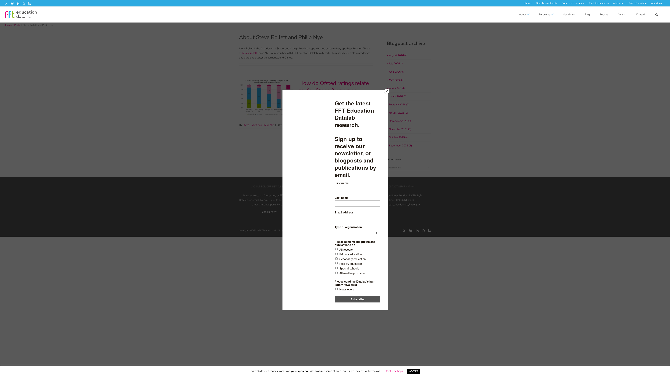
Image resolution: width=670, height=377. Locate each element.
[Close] (386, 91)
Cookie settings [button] (394, 371)
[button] (656, 14)
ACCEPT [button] (413, 371)
